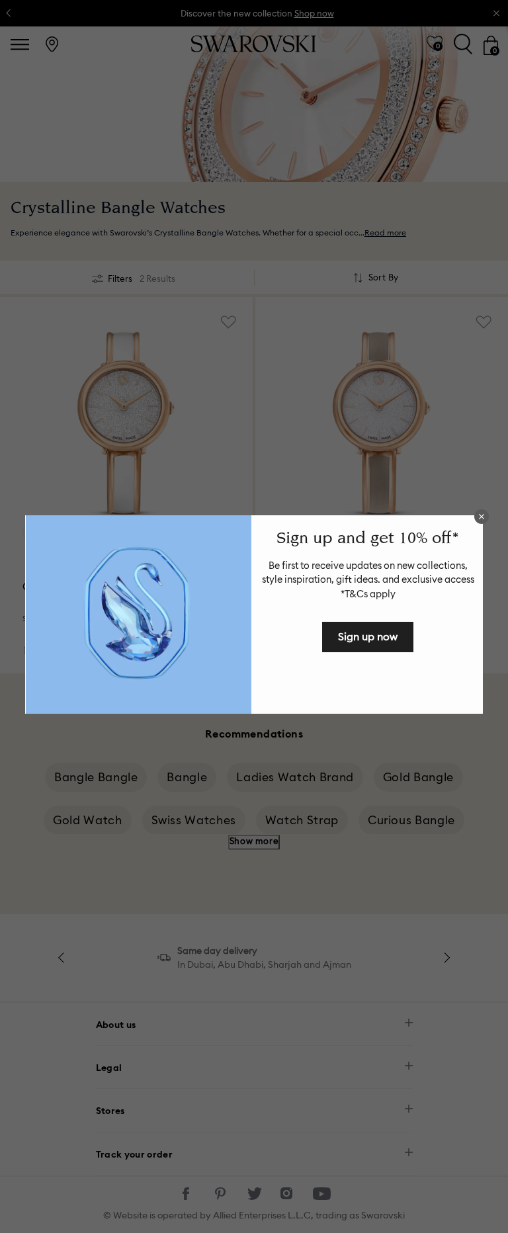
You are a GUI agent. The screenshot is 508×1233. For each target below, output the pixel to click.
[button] (481, 516)
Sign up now (368, 636)
